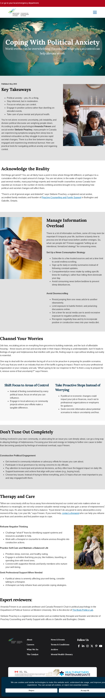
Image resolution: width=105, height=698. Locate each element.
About (29, 639)
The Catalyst (32, 654)
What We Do (32, 649)
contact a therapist (70, 513)
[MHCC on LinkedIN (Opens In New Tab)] (83, 646)
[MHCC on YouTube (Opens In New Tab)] (100, 646)
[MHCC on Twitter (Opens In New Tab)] (92, 646)
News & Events (58, 639)
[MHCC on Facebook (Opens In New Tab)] (78, 646)
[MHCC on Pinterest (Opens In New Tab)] (96, 646)
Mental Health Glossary (62, 654)
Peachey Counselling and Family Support (61, 197)
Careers (30, 644)
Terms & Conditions (60, 644)
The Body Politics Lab (82, 610)
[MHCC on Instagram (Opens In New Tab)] (87, 646)
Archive (54, 649)
